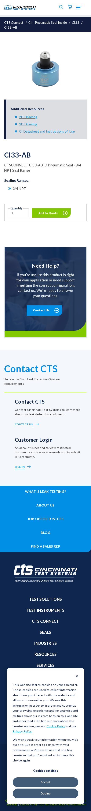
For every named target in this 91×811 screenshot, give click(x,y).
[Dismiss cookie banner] (76, 676)
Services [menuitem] (46, 665)
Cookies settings (45, 770)
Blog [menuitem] (45, 532)
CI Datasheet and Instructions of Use (47, 131)
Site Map (12, 804)
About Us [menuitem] (45, 505)
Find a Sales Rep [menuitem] (45, 546)
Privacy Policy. (22, 731)
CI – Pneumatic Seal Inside (47, 22)
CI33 (75, 22)
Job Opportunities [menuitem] (46, 519)
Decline (46, 793)
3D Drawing (28, 124)
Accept (45, 782)
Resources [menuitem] (45, 654)
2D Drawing (28, 117)
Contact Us (41, 310)
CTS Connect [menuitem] (45, 621)
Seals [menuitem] (45, 632)
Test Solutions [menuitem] (45, 599)
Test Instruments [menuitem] (45, 610)
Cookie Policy (56, 726)
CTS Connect (13, 22)
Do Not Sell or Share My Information (62, 804)
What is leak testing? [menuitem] (45, 491)
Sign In (20, 466)
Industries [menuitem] (45, 643)
